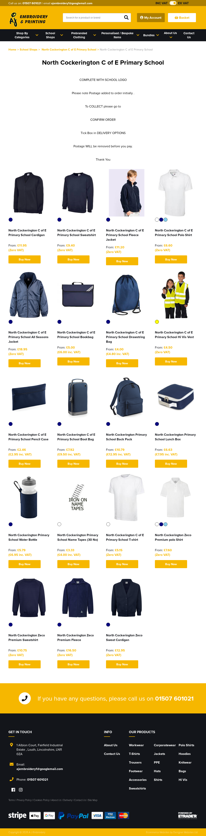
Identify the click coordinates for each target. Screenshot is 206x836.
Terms (11, 800)
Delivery (67, 800)
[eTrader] (188, 815)
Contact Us (112, 753)
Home (12, 49)
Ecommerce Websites (157, 832)
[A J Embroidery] (27, 19)
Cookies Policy (41, 800)
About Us (110, 745)
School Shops (28, 49)
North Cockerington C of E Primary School (69, 49)
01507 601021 (32, 3)
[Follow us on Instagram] (21, 790)
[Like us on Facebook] (13, 790)
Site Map (92, 800)
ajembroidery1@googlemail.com (71, 3)
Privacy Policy (24, 800)
